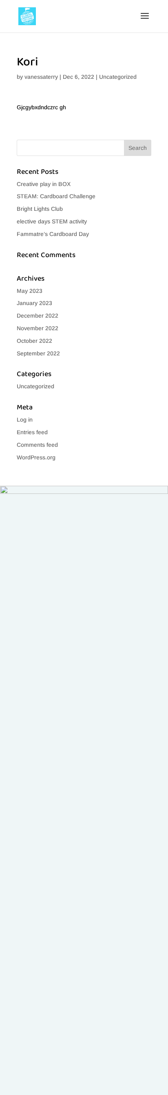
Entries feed (32, 432)
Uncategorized (118, 77)
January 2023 (34, 303)
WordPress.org (36, 457)
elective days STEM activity (52, 221)
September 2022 (38, 353)
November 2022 (37, 328)
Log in (25, 419)
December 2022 (37, 315)
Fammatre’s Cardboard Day (53, 234)
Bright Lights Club (40, 209)
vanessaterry (41, 77)
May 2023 (29, 291)
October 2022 (34, 341)
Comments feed (37, 444)
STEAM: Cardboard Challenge (56, 196)
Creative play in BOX (44, 184)
